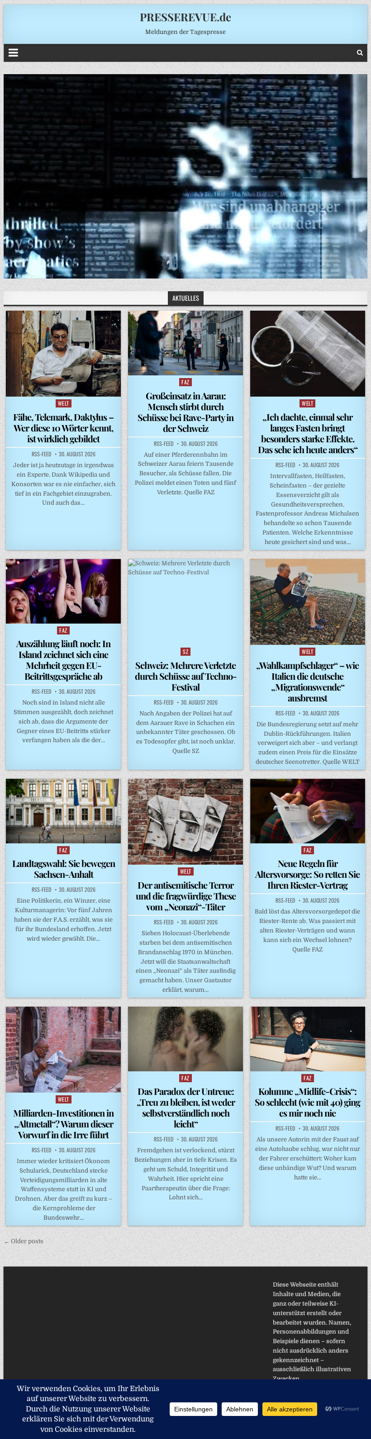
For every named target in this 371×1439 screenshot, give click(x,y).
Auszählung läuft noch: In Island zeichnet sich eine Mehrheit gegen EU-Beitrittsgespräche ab (63, 659)
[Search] (360, 53)
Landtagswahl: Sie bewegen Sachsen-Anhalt (63, 868)
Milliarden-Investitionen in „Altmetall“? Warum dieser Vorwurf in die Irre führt (63, 1124)
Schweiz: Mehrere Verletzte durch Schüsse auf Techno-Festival (186, 676)
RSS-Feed (41, 454)
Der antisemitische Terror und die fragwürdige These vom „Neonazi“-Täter (186, 896)
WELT (63, 403)
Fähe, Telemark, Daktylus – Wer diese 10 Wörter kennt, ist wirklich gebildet (63, 428)
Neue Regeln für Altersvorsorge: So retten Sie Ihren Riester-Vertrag (307, 874)
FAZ (185, 382)
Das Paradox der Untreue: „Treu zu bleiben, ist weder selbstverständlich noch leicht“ (186, 1107)
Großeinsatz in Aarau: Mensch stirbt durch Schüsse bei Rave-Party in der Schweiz (185, 411)
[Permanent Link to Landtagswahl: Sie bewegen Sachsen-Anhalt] (63, 811)
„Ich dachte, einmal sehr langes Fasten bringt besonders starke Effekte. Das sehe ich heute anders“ (307, 433)
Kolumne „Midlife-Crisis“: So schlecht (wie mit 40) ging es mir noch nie (307, 1102)
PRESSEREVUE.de (185, 16)
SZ (185, 651)
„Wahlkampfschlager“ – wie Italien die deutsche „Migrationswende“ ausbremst (307, 681)
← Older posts (23, 1241)
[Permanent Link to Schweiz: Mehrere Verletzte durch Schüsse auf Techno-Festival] (185, 602)
